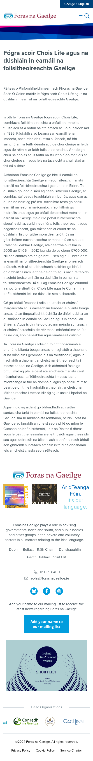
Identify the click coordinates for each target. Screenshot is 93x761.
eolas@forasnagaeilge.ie (50, 578)
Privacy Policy (20, 750)
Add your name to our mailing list (46, 624)
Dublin (14, 549)
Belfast (28, 549)
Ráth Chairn (46, 549)
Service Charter (71, 750)
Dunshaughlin (70, 549)
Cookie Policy (45, 750)
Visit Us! (59, 557)
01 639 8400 (50, 572)
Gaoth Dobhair (38, 557)
